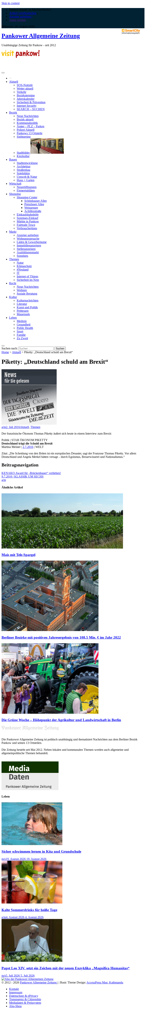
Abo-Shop (15, 1006)
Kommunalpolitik (27, 122)
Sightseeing (24, 136)
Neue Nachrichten (28, 116)
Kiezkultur (23, 156)
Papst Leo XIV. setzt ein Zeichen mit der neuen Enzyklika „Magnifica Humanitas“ (66, 968)
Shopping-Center (27, 197)
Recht (12, 283)
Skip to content (11, 3)
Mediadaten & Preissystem (25, 1002)
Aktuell (13, 81)
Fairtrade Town (26, 224)
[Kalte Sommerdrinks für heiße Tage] (32, 902)
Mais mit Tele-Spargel (18, 555)
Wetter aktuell (25, 88)
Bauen (13, 159)
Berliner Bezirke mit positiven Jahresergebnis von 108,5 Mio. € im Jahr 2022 (61, 637)
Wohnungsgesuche (28, 238)
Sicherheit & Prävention (31, 102)
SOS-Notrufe (25, 85)
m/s (4, 859)
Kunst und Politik (27, 307)
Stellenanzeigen (26, 249)
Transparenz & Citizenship (25, 999)
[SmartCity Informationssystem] (131, 32)
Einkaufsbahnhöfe (28, 214)
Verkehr (21, 92)
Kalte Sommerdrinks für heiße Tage (29, 910)
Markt (12, 231)
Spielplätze (23, 173)
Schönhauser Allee (35, 200)
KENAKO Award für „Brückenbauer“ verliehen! (31, 473)
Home (5, 352)
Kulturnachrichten (27, 300)
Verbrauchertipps (27, 228)
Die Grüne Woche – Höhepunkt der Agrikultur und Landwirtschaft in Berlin (61, 720)
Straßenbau (23, 169)
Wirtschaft (15, 183)
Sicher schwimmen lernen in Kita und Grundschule (41, 851)
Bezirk (13, 112)
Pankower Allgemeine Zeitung (41, 35)
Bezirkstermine (26, 95)
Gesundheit (23, 324)
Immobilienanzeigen (29, 245)
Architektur (23, 166)
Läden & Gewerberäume (32, 242)
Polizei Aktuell (25, 129)
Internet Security (26, 105)
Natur (20, 262)
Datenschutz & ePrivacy (23, 995)
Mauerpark (23, 314)
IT (18, 273)
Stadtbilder (23, 152)
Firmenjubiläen (26, 190)
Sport (20, 331)
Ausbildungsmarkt (28, 252)
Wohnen (22, 290)
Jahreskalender (25, 98)
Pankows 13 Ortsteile (29, 133)
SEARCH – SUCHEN (31, 109)
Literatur (22, 303)
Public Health (25, 328)
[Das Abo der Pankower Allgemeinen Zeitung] (27, 979)
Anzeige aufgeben (28, 235)
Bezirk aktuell (25, 119)
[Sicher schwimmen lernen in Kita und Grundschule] (32, 844)
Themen (14, 259)
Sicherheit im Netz (28, 279)
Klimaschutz (24, 266)
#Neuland (23, 269)
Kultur (13, 297)
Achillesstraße (32, 211)
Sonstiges (22, 255)
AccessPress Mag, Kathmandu (104, 982)
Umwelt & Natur (27, 176)
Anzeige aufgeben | (20, 16)
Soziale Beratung (27, 293)
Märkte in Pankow (28, 221)
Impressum (15, 992)
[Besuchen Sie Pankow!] (21, 56)
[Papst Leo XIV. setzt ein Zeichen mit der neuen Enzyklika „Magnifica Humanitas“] (32, 960)
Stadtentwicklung (27, 163)
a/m (4, 427)
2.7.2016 (28, 447)
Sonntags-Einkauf (27, 218)
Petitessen (23, 310)
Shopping (15, 194)
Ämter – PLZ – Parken (30, 126)
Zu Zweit (22, 338)
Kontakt (14, 989)
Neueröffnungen (26, 187)
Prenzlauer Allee (34, 204)
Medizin (22, 321)
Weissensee (31, 207)
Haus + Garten (25, 180)
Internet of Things (27, 276)
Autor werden (17, 20)
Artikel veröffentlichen (22, 13)
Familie (21, 334)
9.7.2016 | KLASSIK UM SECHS (23, 476)
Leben (13, 317)
